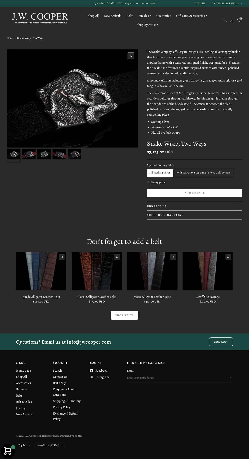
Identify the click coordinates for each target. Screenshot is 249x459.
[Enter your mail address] (229, 377)
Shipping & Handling (165, 215)
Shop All (93, 15)
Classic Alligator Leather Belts (96, 297)
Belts (129, 15)
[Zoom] (131, 55)
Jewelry (20, 408)
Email (130, 371)
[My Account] (231, 20)
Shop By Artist (146, 24)
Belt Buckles (24, 402)
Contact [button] (221, 342)
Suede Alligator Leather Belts (41, 297)
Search (57, 370)
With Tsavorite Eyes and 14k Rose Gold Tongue (203, 173)
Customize (163, 15)
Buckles (143, 15)
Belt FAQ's (59, 383)
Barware (21, 389)
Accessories (23, 383)
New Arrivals (112, 15)
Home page (23, 370)
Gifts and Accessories (190, 15)
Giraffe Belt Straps (208, 297)
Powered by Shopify (71, 436)
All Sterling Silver (160, 173)
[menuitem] (93, 15)
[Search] (225, 20)
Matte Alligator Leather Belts (152, 297)
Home (10, 38)
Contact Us (157, 206)
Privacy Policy (61, 407)
